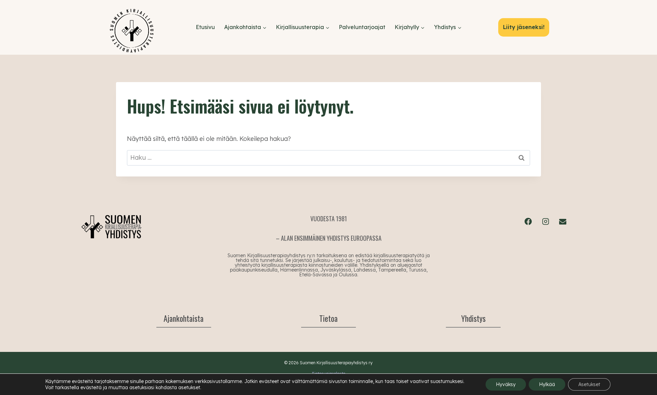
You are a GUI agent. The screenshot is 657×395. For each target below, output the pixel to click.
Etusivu (205, 27)
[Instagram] (545, 221)
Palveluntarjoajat (362, 27)
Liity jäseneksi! (523, 27)
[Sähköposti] (562, 221)
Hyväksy (506, 384)
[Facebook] (528, 221)
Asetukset (589, 384)
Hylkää (547, 384)
